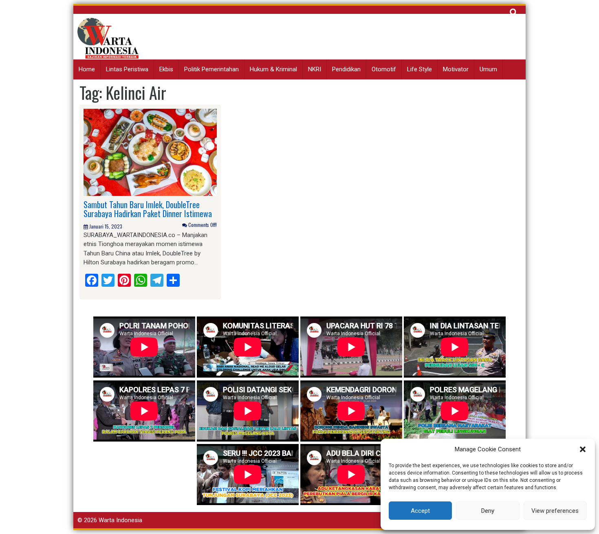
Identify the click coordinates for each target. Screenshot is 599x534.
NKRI (314, 69)
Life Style (419, 69)
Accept (420, 510)
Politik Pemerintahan (211, 69)
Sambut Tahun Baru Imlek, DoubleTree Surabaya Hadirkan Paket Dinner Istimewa (148, 209)
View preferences (555, 510)
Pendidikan (346, 69)
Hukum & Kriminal (273, 69)
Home (87, 69)
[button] (583, 449)
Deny (487, 510)
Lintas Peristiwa (127, 69)
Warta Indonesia (120, 520)
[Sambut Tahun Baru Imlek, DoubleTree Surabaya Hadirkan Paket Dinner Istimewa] (150, 152)
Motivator (456, 69)
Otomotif (384, 69)
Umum (488, 69)
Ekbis (166, 69)
